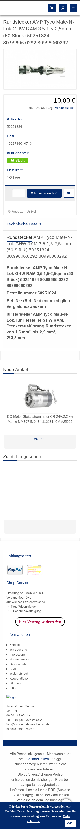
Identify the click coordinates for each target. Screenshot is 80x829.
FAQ (13, 688)
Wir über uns (18, 649)
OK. (70, 823)
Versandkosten (65, 107)
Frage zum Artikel (23, 211)
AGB (13, 669)
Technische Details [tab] (24, 224)
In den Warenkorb (45, 193)
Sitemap (15, 683)
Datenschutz (18, 664)
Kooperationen (19, 678)
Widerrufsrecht (19, 673)
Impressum (17, 654)
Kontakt (15, 645)
